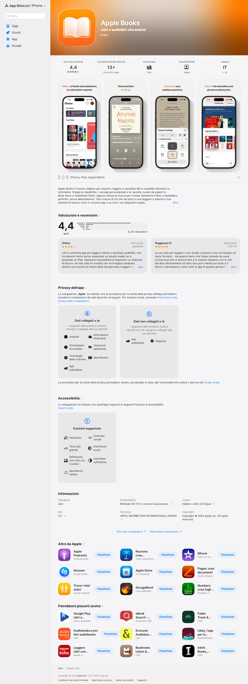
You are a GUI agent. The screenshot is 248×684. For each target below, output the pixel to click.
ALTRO (140, 266)
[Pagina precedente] (54, 125)
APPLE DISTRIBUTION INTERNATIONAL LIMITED (148, 515)
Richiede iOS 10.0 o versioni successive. (144, 503)
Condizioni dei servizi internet (73, 680)
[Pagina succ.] (244, 125)
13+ (60, 515)
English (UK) (73, 668)
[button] (25, 26)
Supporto (142, 680)
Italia (60, 668)
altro (175, 202)
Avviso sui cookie (124, 680)
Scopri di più (212, 382)
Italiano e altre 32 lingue (196, 503)
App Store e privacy (102, 680)
